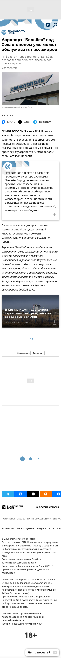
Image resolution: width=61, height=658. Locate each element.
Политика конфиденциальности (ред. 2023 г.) (27, 566)
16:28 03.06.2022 (9, 68)
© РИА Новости (8, 107)
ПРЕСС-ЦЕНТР (25, 529)
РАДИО (41, 529)
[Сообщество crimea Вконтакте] (20, 494)
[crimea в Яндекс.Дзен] (33, 494)
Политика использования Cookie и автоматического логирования (21, 561)
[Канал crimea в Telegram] (8, 494)
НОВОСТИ (8, 529)
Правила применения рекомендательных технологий (25, 571)
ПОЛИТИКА (8, 519)
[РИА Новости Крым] (13, 32)
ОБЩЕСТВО (23, 519)
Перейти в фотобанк (23, 107)
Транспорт (38, 353)
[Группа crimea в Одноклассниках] (46, 494)
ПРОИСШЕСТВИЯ (41, 519)
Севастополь (23, 353)
